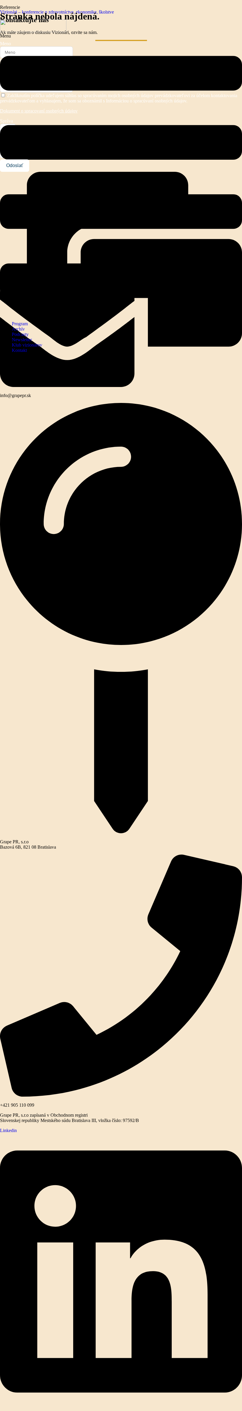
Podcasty (20, 334)
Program (20, 323)
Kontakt (19, 350)
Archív (18, 328)
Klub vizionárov (27, 344)
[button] (121, 174)
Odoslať (14, 165)
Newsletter (22, 339)
